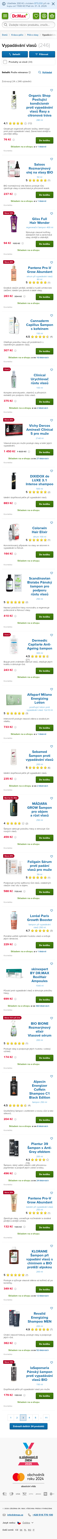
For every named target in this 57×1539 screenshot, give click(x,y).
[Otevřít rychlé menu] (5, 16)
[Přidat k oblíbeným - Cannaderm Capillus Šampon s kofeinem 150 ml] (51, 315)
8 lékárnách (42, 1126)
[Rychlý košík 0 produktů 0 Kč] (52, 16)
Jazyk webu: (9, 1522)
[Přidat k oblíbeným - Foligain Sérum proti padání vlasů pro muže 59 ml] (51, 856)
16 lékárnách (42, 357)
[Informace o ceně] (13, 139)
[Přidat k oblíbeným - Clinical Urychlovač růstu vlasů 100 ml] (51, 370)
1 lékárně (42, 146)
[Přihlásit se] (44, 16)
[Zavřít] (53, 4)
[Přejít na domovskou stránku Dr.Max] (20, 15)
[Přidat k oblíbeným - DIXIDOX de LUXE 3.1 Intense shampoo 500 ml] (51, 471)
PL (25, 1530)
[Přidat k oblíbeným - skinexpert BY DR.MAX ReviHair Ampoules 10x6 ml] (51, 964)
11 (46, 1417)
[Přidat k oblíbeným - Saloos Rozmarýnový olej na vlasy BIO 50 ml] (51, 159)
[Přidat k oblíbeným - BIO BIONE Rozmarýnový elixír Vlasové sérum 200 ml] (51, 1018)
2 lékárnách (42, 408)
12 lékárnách (42, 1296)
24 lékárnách (42, 1180)
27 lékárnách (42, 458)
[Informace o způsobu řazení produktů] (30, 72)
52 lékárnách (42, 1350)
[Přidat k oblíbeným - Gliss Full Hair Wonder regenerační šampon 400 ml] (51, 213)
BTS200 (38, 3)
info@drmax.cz (15, 1514)
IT (34, 1530)
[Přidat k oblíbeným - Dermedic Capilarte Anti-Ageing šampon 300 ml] (51, 635)
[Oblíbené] (36, 16)
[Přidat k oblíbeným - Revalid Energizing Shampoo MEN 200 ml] (51, 1308)
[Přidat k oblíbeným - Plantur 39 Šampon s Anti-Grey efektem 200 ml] (51, 1138)
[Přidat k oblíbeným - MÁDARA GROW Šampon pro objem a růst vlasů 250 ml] (51, 798)
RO (29, 1530)
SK (21, 1530)
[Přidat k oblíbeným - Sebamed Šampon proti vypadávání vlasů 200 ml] (51, 746)
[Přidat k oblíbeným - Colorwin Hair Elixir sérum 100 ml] (51, 523)
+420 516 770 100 (43, 1514)
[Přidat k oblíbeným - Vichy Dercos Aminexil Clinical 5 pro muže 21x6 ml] (51, 420)
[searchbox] (28, 25)
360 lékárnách (42, 1006)
